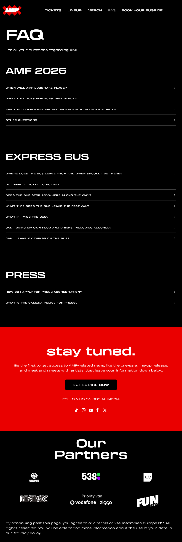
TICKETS (53, 10)
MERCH (95, 10)
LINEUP (75, 10)
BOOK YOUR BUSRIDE (142, 10)
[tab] (91, 87)
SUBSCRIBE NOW (91, 385)
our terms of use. (104, 523)
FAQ (112, 10)
